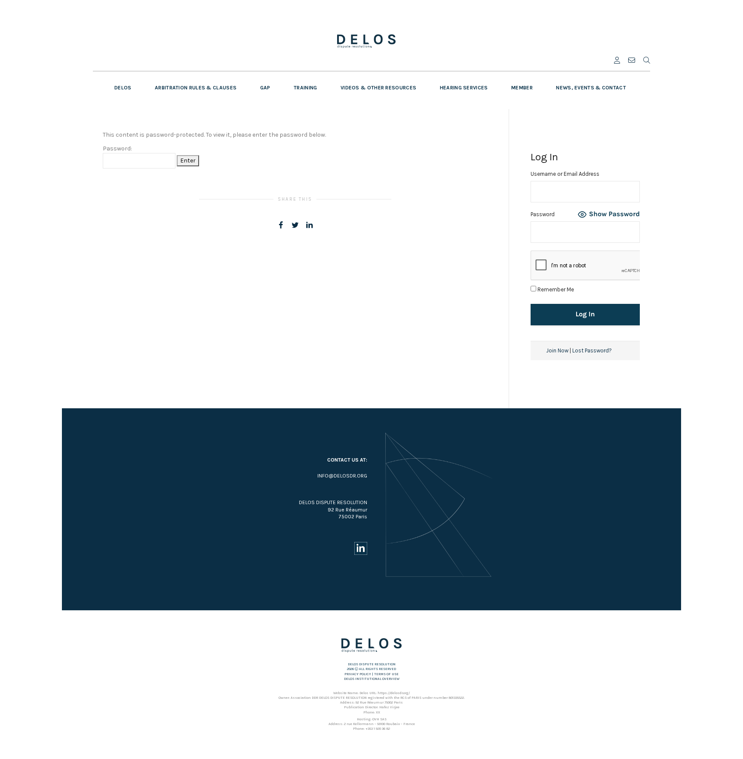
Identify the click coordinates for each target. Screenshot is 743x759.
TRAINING (305, 88)
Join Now (557, 350)
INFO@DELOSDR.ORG (342, 476)
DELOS (123, 88)
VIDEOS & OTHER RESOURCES (378, 88)
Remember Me (555, 289)
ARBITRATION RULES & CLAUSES (195, 88)
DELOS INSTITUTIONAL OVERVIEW (371, 679)
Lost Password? (592, 350)
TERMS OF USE (386, 674)
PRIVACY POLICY (357, 674)
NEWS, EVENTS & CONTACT (591, 88)
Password (543, 214)
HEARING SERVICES (464, 88)
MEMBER (522, 88)
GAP (265, 88)
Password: (117, 148)
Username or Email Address (565, 174)
